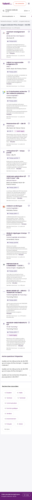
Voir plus (12, 53)
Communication (11, 403)
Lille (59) (15, 21)
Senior (21, 424)
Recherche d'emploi (6, 21)
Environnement (11, 419)
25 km (26, 11)
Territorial (22, 398)
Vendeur (9, 413)
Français (9, 424)
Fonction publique (12, 408)
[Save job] (29, 31)
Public (21, 393)
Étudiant (9, 393)
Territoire (9, 398)
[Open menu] (29, 4)
